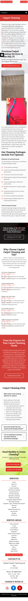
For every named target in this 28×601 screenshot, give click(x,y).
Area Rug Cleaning (14, 501)
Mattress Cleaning (14, 498)
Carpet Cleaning (14, 488)
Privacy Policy (13, 594)
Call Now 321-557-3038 (6, 1)
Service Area (14, 511)
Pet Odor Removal (14, 494)
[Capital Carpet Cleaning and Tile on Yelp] (19, 587)
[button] (14, 395)
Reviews (14, 513)
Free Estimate (24, 1)
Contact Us (14, 515)
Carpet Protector (14, 492)
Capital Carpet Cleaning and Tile (14, 8)
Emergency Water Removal (14, 499)
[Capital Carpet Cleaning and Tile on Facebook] (13, 587)
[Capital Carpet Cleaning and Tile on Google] (7, 587)
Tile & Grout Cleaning (14, 490)
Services (14, 486)
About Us (14, 484)
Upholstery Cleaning (14, 496)
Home (14, 482)
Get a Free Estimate (13, 464)
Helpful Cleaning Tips (14, 509)
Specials (14, 507)
